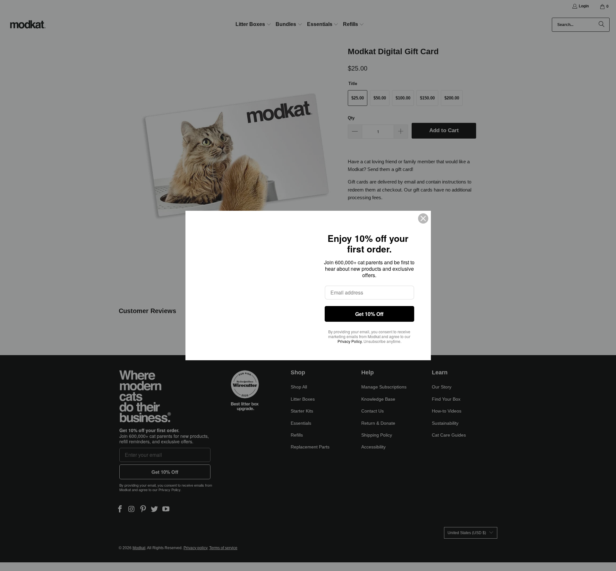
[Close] (423, 218)
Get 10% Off (369, 314)
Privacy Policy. (350, 341)
